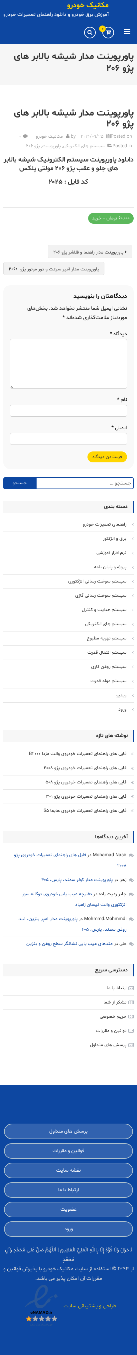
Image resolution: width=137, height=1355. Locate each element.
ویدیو (121, 695)
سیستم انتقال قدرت (106, 652)
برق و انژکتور (114, 539)
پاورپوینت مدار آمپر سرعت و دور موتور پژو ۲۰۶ (54, 269)
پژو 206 (33, 146)
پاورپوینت (51, 146)
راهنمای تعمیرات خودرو (104, 524)
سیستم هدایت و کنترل (104, 610)
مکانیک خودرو (88, 6)
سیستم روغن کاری (108, 667)
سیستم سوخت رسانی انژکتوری (97, 581)
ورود (122, 709)
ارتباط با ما (116, 988)
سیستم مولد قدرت (108, 681)
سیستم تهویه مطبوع (106, 638)
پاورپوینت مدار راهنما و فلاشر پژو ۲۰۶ (88, 252)
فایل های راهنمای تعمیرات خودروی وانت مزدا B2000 (77, 754)
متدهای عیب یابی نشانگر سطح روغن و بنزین (69, 944)
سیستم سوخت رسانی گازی (100, 595)
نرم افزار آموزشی (111, 553)
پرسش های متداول (108, 1045)
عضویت (68, 1209)
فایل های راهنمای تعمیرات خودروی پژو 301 (86, 796)
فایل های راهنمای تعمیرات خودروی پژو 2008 (85, 768)
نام (122, 399)
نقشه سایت (68, 1170)
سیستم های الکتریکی (83, 146)
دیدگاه (118, 334)
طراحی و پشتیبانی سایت (90, 1306)
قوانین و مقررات (111, 1031)
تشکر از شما (114, 1002)
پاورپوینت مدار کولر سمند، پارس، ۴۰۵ (77, 880)
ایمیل (119, 428)
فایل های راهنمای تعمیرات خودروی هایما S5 (85, 811)
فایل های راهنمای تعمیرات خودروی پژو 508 (86, 782)
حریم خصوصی (113, 1016)
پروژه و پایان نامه (110, 567)
